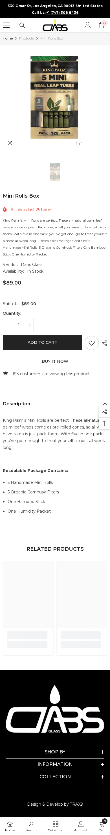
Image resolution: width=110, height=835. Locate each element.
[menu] (6, 25)
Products (26, 38)
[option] (55, 97)
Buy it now (55, 361)
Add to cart (42, 342)
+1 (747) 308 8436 (62, 12)
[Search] (22, 25)
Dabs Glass (31, 264)
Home (8, 38)
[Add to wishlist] (92, 343)
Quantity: (12, 313)
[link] (27, 635)
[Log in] (88, 25)
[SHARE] (103, 343)
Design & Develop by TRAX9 (55, 804)
